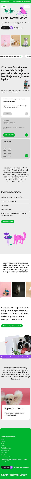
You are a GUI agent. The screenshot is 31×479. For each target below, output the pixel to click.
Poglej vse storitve (19, 28)
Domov (2, 439)
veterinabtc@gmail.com (6, 456)
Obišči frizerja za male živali (21, 467)
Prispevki (3, 445)
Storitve (3, 441)
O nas (2, 443)
